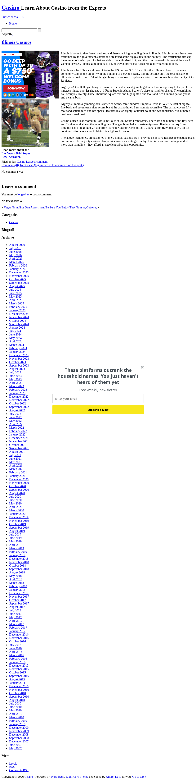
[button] (98, 376)
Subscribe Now (98, 409)
